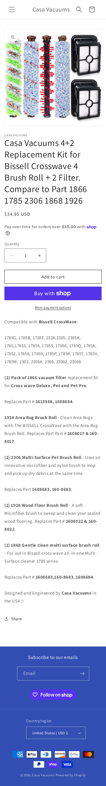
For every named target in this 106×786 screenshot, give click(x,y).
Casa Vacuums (43, 775)
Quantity (11, 243)
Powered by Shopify (71, 775)
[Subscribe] (82, 674)
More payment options (53, 307)
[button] (11, 9)
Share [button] (16, 618)
